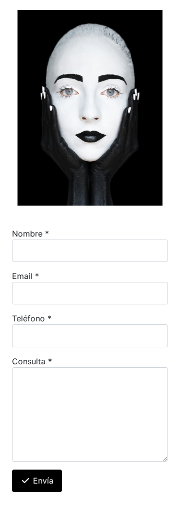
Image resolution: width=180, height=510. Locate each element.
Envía (42, 481)
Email (25, 276)
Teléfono (32, 318)
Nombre (30, 234)
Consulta (32, 361)
